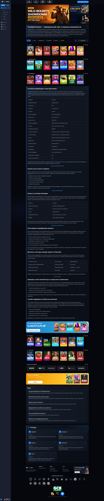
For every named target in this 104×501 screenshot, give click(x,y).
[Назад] (85, 44)
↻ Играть (35, 382)
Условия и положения (52, 469)
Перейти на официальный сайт (57, 165)
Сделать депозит (57, 276)
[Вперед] (87, 44)
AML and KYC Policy (65, 469)
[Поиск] (76, 40)
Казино (3, 5)
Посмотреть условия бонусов (57, 225)
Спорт (8, 5)
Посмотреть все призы (34, 330)
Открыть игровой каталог (57, 190)
